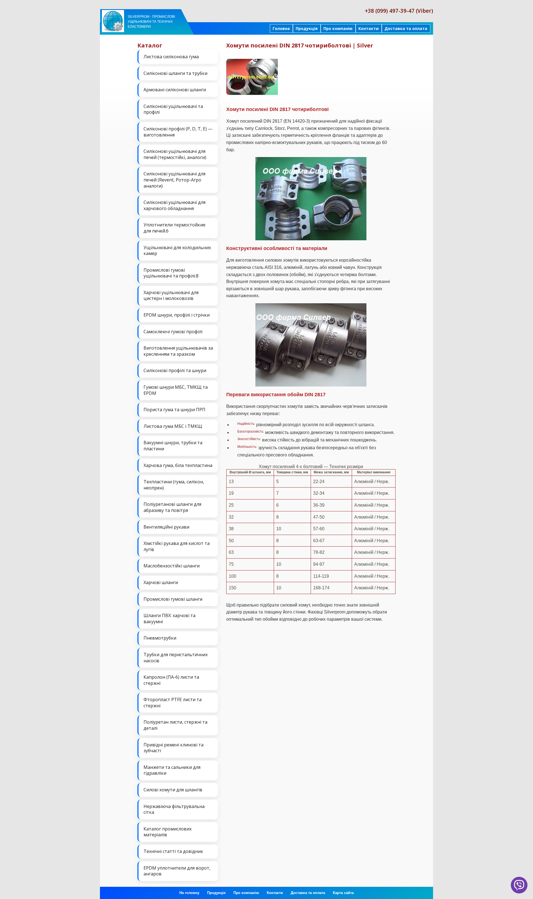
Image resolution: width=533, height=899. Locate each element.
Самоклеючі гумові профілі (173, 332)
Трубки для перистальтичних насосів (176, 657)
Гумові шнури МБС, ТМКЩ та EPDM (176, 390)
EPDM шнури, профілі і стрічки (177, 315)
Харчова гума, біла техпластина (178, 465)
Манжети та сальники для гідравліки (172, 770)
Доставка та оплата (405, 28)
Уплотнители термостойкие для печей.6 (174, 228)
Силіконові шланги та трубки (175, 73)
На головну (189, 893)
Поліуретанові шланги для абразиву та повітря (172, 507)
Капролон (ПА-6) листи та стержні (171, 680)
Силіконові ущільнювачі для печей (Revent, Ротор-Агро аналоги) (174, 180)
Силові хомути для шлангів (173, 790)
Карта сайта (343, 893)
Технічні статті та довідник (173, 851)
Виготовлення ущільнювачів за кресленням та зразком (178, 351)
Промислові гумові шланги (173, 599)
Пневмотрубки (160, 638)
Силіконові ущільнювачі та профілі (173, 109)
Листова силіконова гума (171, 57)
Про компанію (338, 28)
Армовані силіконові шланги (175, 90)
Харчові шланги (161, 582)
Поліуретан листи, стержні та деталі (175, 725)
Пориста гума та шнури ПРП (174, 409)
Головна (281, 28)
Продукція (307, 28)
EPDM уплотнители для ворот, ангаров (177, 871)
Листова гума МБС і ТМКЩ (173, 426)
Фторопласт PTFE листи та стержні (173, 702)
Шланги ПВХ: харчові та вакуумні (169, 618)
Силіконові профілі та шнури (175, 370)
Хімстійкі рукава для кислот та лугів (177, 546)
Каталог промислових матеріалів (168, 832)
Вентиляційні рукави (166, 527)
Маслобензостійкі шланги (172, 566)
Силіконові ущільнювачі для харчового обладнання (174, 205)
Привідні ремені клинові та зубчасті (173, 748)
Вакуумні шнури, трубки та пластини (173, 446)
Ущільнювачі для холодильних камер (177, 250)
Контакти (368, 28)
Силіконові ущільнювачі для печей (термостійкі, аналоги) (175, 154)
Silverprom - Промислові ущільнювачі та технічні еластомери (151, 22)
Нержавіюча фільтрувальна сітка (174, 809)
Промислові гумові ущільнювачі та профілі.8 (171, 273)
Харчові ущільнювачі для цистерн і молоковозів (171, 295)
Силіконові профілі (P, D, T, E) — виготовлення (178, 132)
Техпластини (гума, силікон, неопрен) (174, 485)
